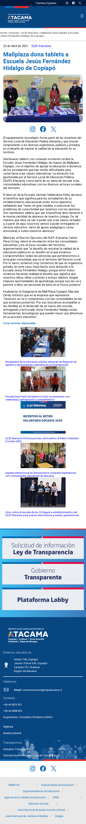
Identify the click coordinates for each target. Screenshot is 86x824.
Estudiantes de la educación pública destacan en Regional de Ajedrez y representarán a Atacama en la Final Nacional (40, 363)
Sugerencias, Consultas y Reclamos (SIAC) (28, 717)
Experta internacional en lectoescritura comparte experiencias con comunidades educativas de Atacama (40, 474)
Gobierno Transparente (16, 749)
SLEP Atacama (29, 32)
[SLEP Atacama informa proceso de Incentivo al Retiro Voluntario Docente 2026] (43, 417)
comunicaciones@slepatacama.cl (42, 689)
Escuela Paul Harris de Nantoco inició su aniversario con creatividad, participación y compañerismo (37, 398)
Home (3, 32)
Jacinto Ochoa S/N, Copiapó (30, 663)
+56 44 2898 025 (12, 710)
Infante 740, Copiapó (26, 659)
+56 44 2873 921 (12, 704)
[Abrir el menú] (82, 15)
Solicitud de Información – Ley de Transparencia (31, 755)
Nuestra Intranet (12, 733)
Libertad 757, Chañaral (27, 667)
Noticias (14, 32)
